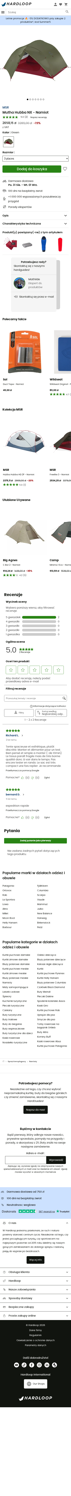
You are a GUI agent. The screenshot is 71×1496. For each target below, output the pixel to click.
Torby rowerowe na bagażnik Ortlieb (48, 1026)
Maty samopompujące (15, 987)
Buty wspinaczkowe (13, 1029)
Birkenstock (43, 923)
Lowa (5, 904)
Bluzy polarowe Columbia (51, 983)
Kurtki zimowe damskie (15, 960)
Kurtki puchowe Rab (48, 1010)
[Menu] (3, 12)
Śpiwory (6, 996)
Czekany (7, 1010)
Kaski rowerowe (11, 1038)
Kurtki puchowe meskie (15, 969)
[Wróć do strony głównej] (5, 1061)
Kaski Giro (42, 1006)
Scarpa (41, 895)
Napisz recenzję (38, 117)
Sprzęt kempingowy (17, 1061)
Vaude (41, 900)
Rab (4, 895)
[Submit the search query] (67, 12)
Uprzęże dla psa (46, 1015)
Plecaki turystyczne (13, 1006)
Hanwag (42, 918)
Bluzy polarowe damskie (16, 964)
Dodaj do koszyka (32, 169)
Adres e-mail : (35, 1153)
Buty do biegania (12, 1024)
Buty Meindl (43, 992)
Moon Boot (8, 918)
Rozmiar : (8, 152)
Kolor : (10, 132)
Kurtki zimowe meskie (14, 973)
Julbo (40, 909)
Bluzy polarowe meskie (15, 978)
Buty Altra (42, 1032)
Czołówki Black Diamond (51, 987)
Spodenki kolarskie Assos (51, 1001)
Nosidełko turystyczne (14, 1043)
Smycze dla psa (46, 1019)
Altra (5, 909)
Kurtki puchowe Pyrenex (50, 973)
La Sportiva (8, 900)
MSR (5, 107)
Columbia (42, 890)
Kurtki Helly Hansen (48, 978)
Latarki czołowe (11, 992)
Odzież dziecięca (46, 955)
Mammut (42, 904)
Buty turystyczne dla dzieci (17, 1033)
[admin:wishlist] (65, 169)
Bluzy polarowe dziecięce (51, 960)
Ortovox (6, 890)
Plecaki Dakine (45, 996)
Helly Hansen (9, 923)
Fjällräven (42, 886)
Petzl (39, 927)
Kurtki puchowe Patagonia (52, 1046)
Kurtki (40, 969)
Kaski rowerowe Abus (49, 1041)
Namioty (7, 983)
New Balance (44, 913)
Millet (5, 913)
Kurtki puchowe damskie (16, 955)
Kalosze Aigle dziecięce (50, 964)
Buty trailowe (9, 1019)
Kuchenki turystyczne (14, 1001)
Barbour (7, 927)
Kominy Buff (44, 1037)
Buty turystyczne (11, 1015)
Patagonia (8, 886)
